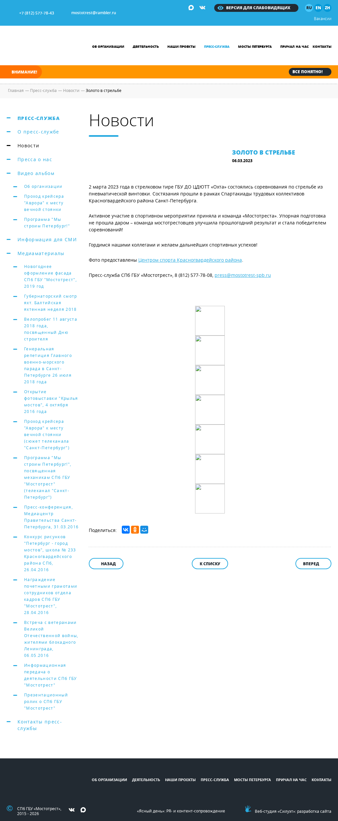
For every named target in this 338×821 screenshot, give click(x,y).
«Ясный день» (150, 810)
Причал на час (294, 46)
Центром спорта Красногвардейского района (190, 260)
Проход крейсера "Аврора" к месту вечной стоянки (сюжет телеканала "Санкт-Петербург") (47, 434)
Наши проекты (181, 46)
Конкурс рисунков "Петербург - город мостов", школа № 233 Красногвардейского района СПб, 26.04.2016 (50, 553)
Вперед (311, 564)
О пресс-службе (38, 132)
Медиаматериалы (41, 253)
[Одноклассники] (135, 530)
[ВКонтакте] (126, 530)
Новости (28, 145)
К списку (210, 564)
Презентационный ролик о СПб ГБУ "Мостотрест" (46, 701)
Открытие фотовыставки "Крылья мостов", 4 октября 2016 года (51, 401)
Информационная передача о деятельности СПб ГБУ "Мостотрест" (50, 675)
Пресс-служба (216, 46)
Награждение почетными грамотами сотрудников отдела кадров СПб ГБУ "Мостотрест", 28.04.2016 (50, 596)
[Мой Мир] (144, 530)
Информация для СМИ (47, 239)
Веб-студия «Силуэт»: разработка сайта (293, 811)
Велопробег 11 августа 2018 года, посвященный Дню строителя (50, 328)
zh (327, 8)
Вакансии (322, 18)
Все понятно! (307, 71)
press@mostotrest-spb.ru (243, 275)
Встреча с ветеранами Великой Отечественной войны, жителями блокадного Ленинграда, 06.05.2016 (51, 639)
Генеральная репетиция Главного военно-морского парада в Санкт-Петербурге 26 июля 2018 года (48, 365)
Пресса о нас (34, 159)
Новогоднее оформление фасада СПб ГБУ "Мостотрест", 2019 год (50, 276)
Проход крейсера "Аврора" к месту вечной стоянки (44, 202)
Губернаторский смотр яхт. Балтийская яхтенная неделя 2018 (50, 302)
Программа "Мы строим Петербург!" (47, 222)
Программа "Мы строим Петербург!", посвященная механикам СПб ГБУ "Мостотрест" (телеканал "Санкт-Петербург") (47, 477)
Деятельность (146, 46)
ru (309, 8)
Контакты (322, 46)
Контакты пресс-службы (39, 724)
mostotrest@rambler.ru (93, 12)
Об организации (108, 46)
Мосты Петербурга (255, 46)
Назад (108, 564)
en (318, 8)
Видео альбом (35, 173)
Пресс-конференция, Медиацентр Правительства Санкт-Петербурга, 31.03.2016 (51, 516)
